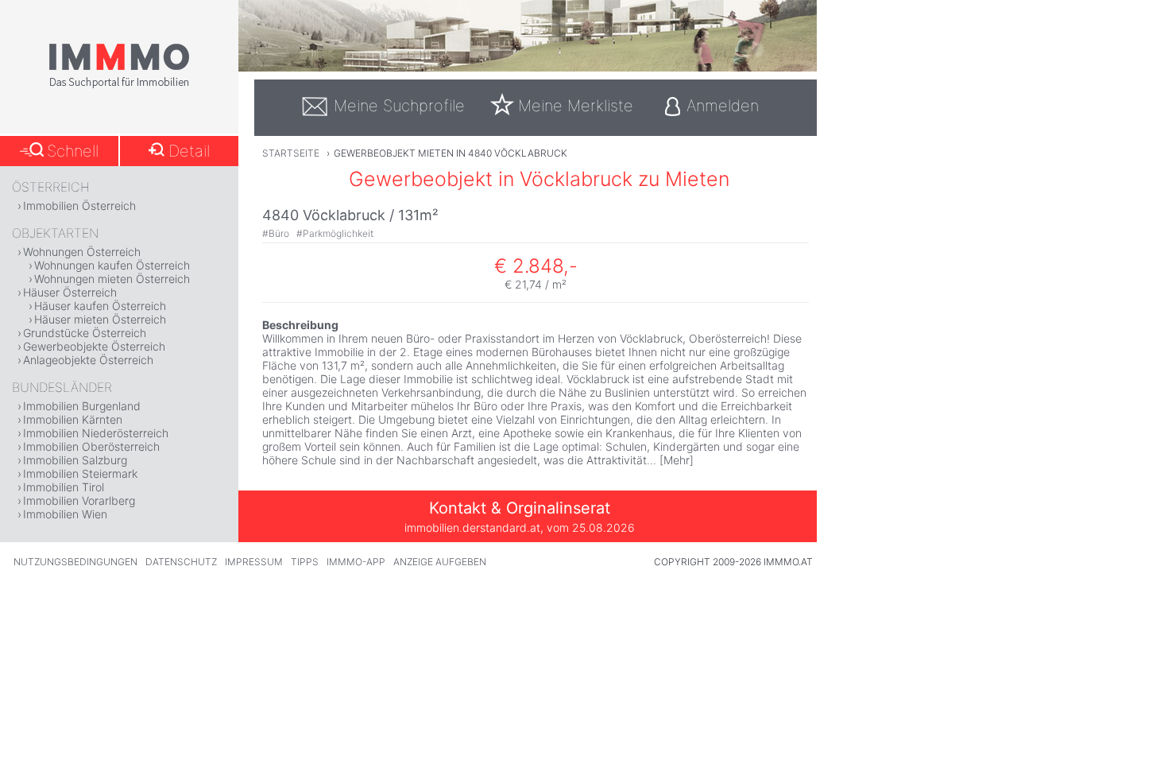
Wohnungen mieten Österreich (112, 278)
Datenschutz (181, 562)
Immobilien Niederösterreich (95, 433)
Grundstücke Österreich (84, 332)
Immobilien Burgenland (82, 406)
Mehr (676, 460)
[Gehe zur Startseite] (119, 85)
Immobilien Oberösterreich (91, 446)
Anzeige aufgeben (439, 562)
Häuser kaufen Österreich (100, 305)
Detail (189, 151)
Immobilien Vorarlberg (79, 500)
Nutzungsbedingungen (75, 562)
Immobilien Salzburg (75, 460)
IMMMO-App (356, 562)
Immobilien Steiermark (80, 473)
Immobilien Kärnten (72, 419)
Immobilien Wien (65, 514)
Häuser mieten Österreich (100, 319)
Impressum (254, 562)
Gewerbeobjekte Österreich (94, 346)
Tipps (305, 562)
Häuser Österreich (70, 292)
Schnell (73, 151)
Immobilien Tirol (63, 487)
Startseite (290, 153)
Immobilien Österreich (79, 205)
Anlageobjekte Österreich (88, 359)
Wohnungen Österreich (82, 251)
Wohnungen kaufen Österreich (112, 265)
